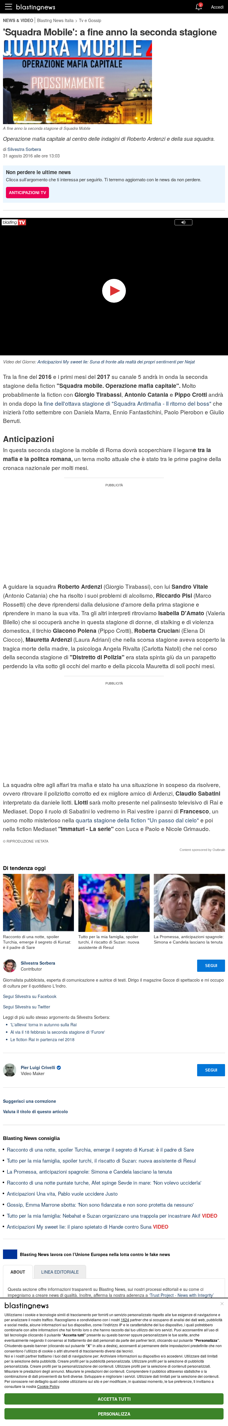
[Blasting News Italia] (36, 7)
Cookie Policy (48, 1386)
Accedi (217, 7)
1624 (125, 1319)
